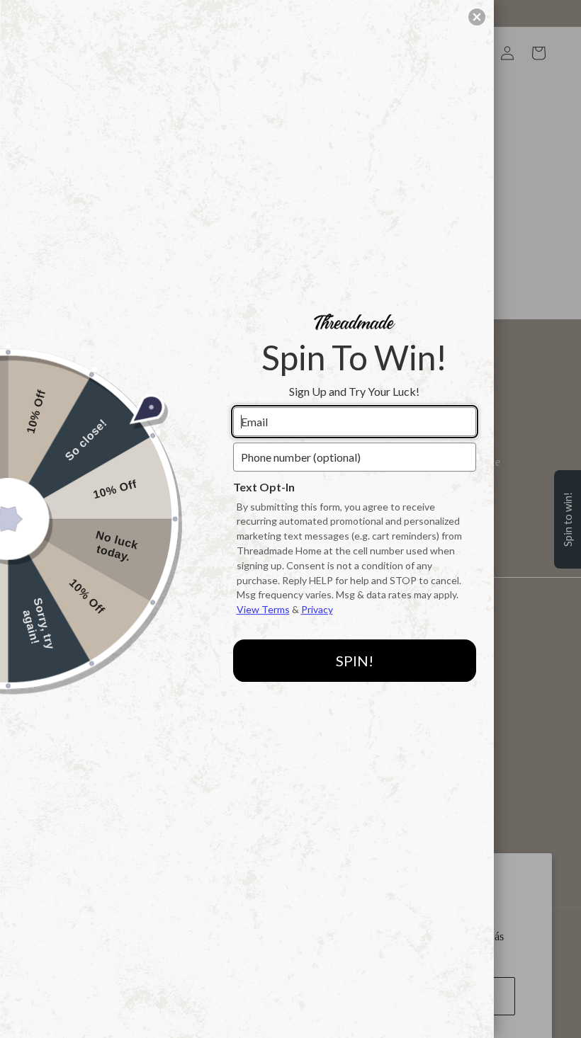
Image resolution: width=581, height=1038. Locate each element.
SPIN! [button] (354, 660)
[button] (476, 16)
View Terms (263, 609)
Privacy (317, 609)
